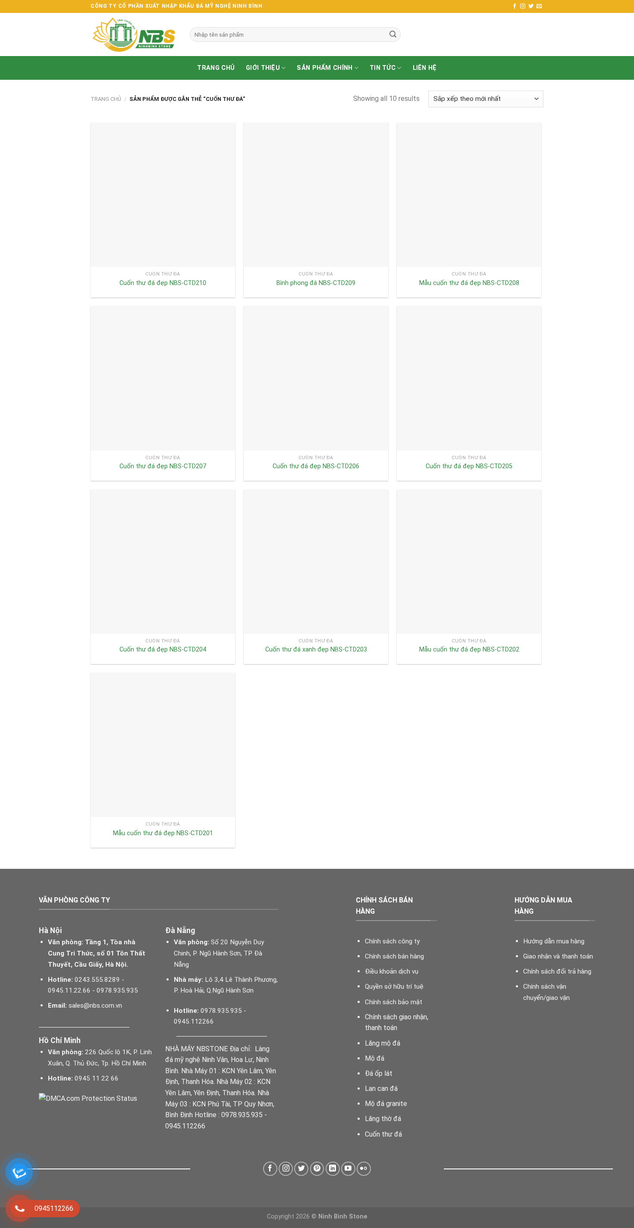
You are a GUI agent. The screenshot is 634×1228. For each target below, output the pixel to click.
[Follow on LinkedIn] (333, 1169)
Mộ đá (374, 1058)
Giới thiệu (263, 68)
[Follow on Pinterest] (317, 1169)
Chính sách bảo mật (393, 1002)
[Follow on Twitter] (531, 6)
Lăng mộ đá (382, 1043)
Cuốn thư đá (383, 1134)
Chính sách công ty (392, 941)
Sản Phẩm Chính (324, 68)
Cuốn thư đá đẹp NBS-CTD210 (162, 283)
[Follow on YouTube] (348, 1169)
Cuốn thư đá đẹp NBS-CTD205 (469, 466)
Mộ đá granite (386, 1104)
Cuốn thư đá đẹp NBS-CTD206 (316, 466)
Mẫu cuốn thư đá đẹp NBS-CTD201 (163, 833)
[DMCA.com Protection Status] (88, 1098)
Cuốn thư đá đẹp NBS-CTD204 (162, 649)
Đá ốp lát (378, 1073)
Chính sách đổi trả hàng (557, 971)
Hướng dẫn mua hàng (553, 941)
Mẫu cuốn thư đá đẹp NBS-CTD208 (469, 283)
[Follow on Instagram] (522, 6)
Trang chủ (216, 68)
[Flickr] (364, 1169)
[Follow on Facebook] (514, 6)
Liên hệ (425, 68)
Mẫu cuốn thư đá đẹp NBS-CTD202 (469, 649)
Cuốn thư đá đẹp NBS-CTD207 (162, 466)
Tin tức (382, 68)
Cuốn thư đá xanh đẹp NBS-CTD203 (316, 649)
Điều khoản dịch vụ (391, 971)
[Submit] (393, 34)
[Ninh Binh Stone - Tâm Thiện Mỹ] (134, 34)
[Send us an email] (539, 6)
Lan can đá (381, 1088)
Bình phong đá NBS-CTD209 (315, 283)
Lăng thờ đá (383, 1119)
